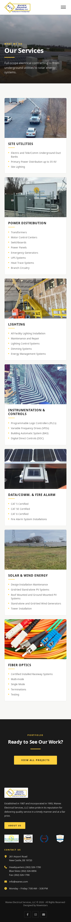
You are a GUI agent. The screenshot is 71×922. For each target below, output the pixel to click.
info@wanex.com (18, 881)
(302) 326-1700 (33, 867)
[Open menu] (63, 7)
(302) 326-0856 (28, 871)
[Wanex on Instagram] (35, 914)
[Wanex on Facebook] (27, 914)
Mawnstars (42, 905)
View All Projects (35, 760)
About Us (14, 825)
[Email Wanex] (43, 914)
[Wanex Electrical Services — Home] (17, 7)
